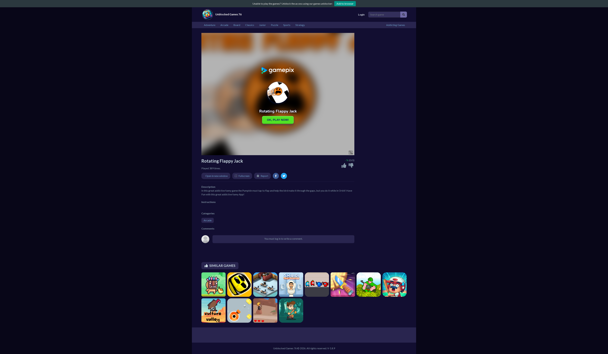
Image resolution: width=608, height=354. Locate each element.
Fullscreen (244, 175)
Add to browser (345, 3)
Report (264, 175)
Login (361, 14)
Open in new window (216, 175)
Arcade (208, 220)
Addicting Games (395, 24)
